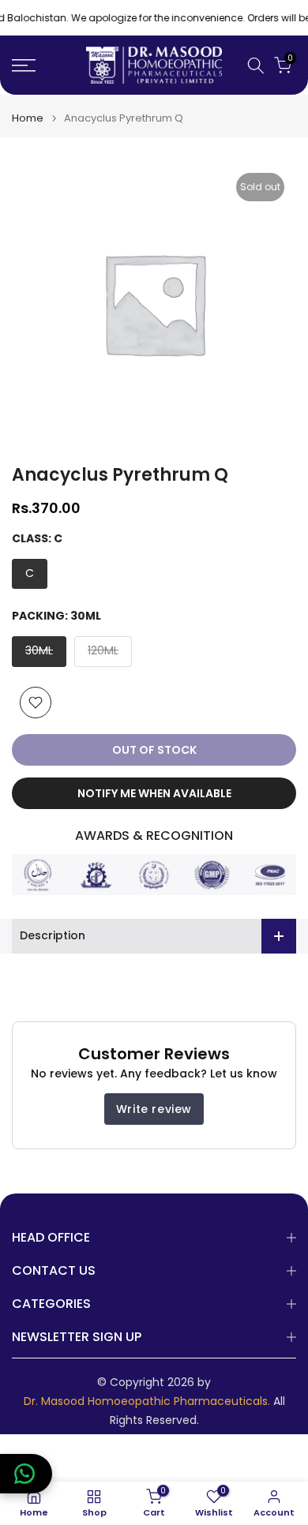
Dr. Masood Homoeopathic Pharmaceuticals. (147, 1401)
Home (27, 118)
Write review (154, 1109)
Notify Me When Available (154, 793)
